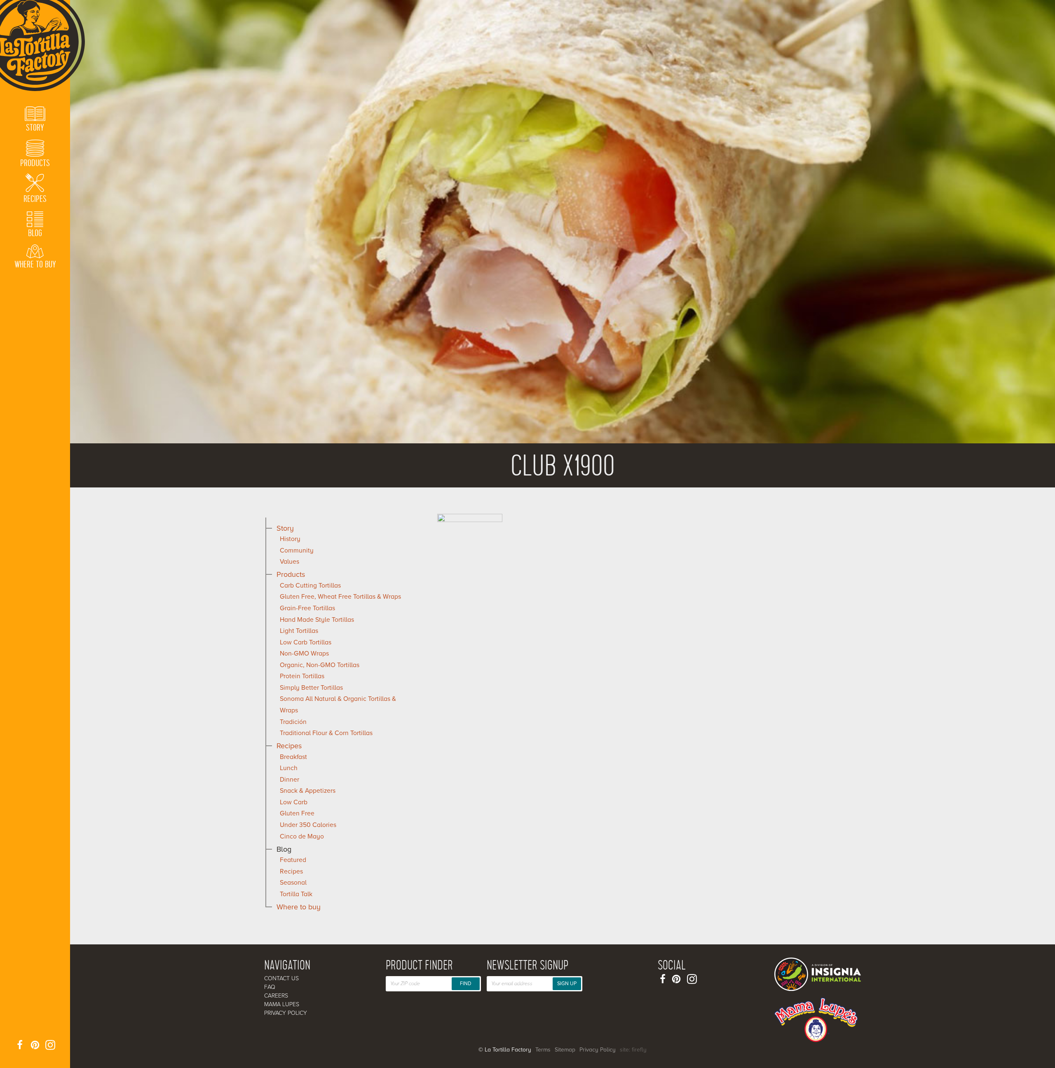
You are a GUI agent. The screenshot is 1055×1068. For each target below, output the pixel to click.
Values (289, 561)
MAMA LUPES (281, 1004)
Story (285, 528)
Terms (543, 1049)
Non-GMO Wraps (304, 653)
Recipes (289, 745)
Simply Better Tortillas (311, 687)
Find (465, 983)
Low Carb (293, 802)
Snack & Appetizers (307, 790)
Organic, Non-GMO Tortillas (319, 665)
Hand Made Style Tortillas (317, 619)
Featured (293, 860)
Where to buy (299, 906)
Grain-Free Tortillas (307, 608)
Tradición (293, 722)
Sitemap (565, 1049)
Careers (276, 995)
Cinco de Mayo (302, 836)
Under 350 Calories (308, 825)
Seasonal (293, 882)
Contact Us (281, 978)
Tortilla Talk (296, 894)
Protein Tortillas (302, 676)
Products (291, 574)
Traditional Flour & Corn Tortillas (326, 733)
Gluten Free (297, 813)
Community (297, 550)
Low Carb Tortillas (305, 642)
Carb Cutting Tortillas (310, 585)
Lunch (289, 768)
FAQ (269, 987)
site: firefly (633, 1049)
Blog (284, 849)
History (290, 539)
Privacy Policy (285, 1012)
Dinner (289, 779)
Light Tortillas (299, 631)
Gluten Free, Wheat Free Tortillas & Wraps (340, 596)
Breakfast (293, 757)
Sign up (567, 983)
